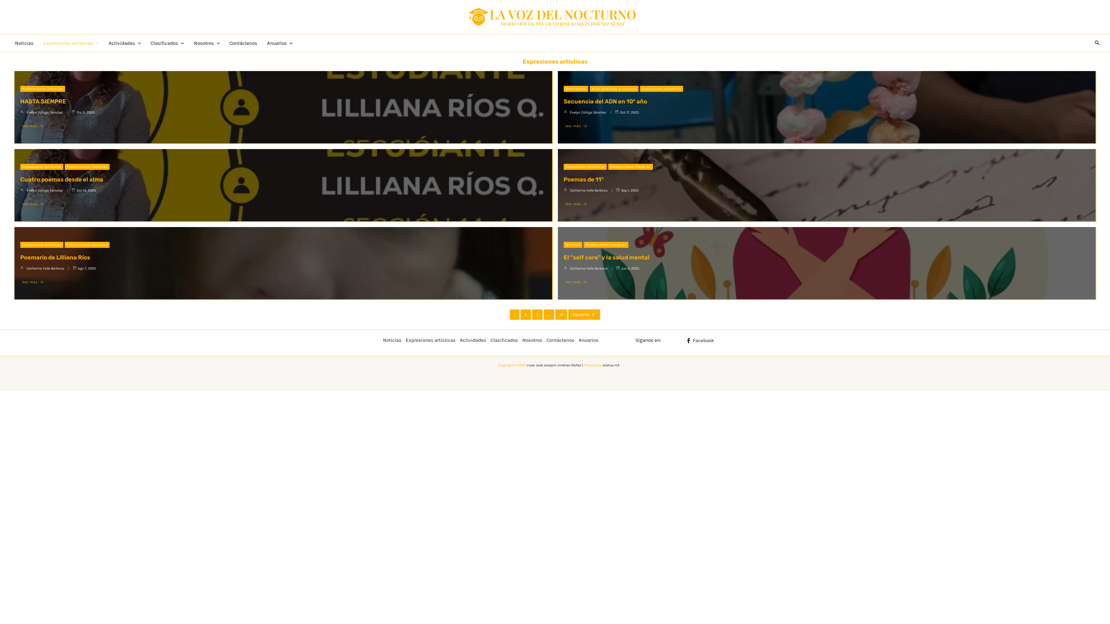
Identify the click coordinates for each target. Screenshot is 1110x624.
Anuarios (277, 43)
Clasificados (164, 43)
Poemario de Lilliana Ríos (55, 257)
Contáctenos (243, 43)
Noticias (24, 43)
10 (561, 314)
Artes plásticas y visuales (614, 89)
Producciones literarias (42, 89)
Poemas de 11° (584, 179)
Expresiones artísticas (68, 43)
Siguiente (580, 314)
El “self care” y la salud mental (607, 257)
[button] (96, 43)
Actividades (122, 43)
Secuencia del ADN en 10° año (605, 101)
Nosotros (204, 43)
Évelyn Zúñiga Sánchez (45, 112)
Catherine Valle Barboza (589, 190)
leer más (30, 126)
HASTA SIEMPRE (43, 101)
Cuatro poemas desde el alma (61, 179)
